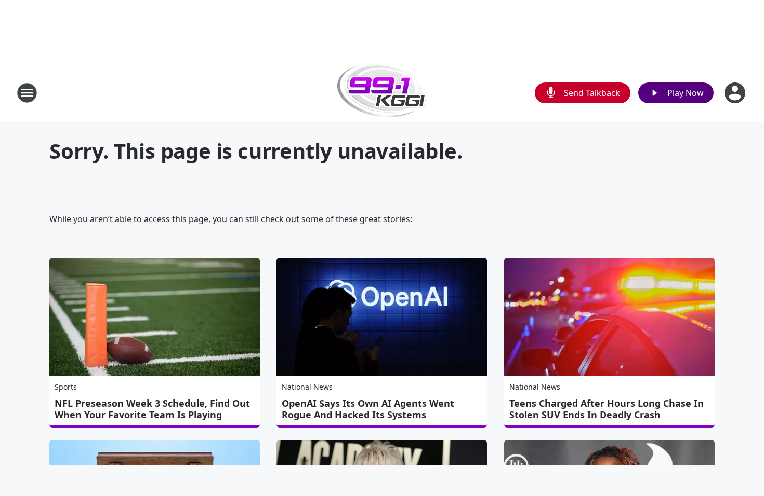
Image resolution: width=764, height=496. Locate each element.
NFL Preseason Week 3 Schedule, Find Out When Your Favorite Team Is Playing (152, 408)
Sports (66, 387)
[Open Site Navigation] (27, 92)
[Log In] (736, 92)
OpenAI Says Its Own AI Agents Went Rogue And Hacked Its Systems (368, 408)
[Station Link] (382, 92)
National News (307, 387)
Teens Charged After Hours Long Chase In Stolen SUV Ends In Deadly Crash (606, 408)
